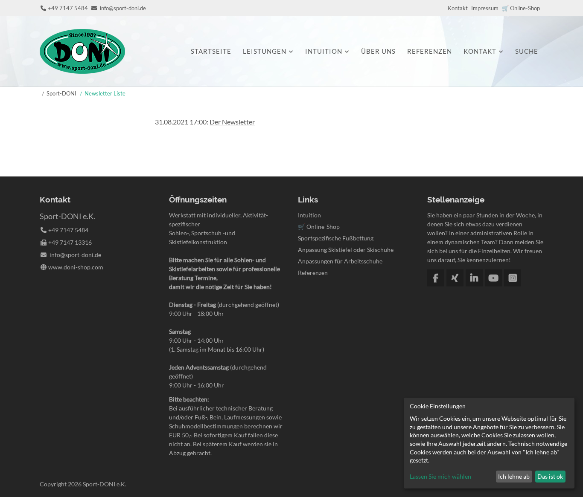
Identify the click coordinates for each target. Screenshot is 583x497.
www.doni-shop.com (75, 267)
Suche (526, 51)
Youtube (493, 277)
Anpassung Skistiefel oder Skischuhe (346, 249)
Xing (454, 277)
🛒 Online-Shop (521, 8)
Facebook (435, 277)
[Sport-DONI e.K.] (82, 71)
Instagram (512, 277)
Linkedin (474, 277)
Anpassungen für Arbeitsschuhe (340, 261)
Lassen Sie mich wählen (440, 476)
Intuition (323, 51)
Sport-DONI (61, 93)
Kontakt (458, 8)
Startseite (211, 51)
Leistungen (264, 51)
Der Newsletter (232, 122)
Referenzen (429, 51)
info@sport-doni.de (123, 8)
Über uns (378, 51)
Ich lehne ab (514, 476)
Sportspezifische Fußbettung (335, 238)
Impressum (484, 8)
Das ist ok (550, 476)
